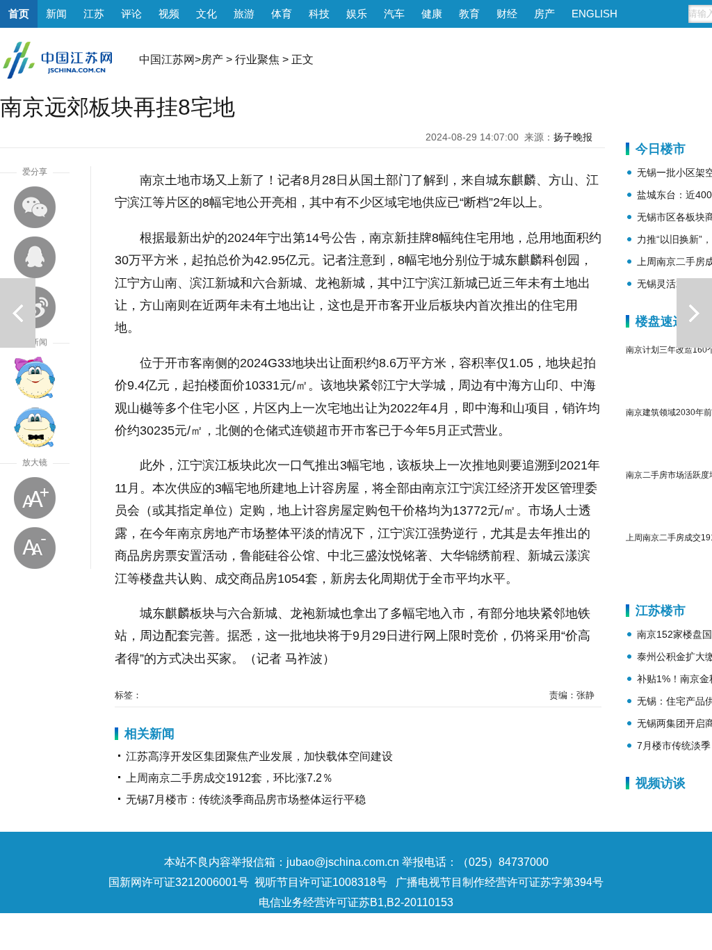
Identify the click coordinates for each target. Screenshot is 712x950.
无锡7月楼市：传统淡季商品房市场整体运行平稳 (246, 799)
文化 (206, 13)
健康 (431, 13)
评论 (131, 13)
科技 (319, 13)
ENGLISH (594, 13)
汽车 (394, 13)
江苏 (93, 13)
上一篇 (17, 313)
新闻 (56, 13)
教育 (469, 13)
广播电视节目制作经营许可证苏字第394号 (500, 882)
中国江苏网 (167, 59)
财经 (506, 13)
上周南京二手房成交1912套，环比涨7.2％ (229, 778)
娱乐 (356, 13)
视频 (169, 13)
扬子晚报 (572, 137)
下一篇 (694, 313)
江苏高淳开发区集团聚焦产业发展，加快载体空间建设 (259, 756)
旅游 (244, 13)
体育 (281, 13)
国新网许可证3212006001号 (178, 882)
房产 (544, 13)
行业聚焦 (257, 59)
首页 (18, 13)
